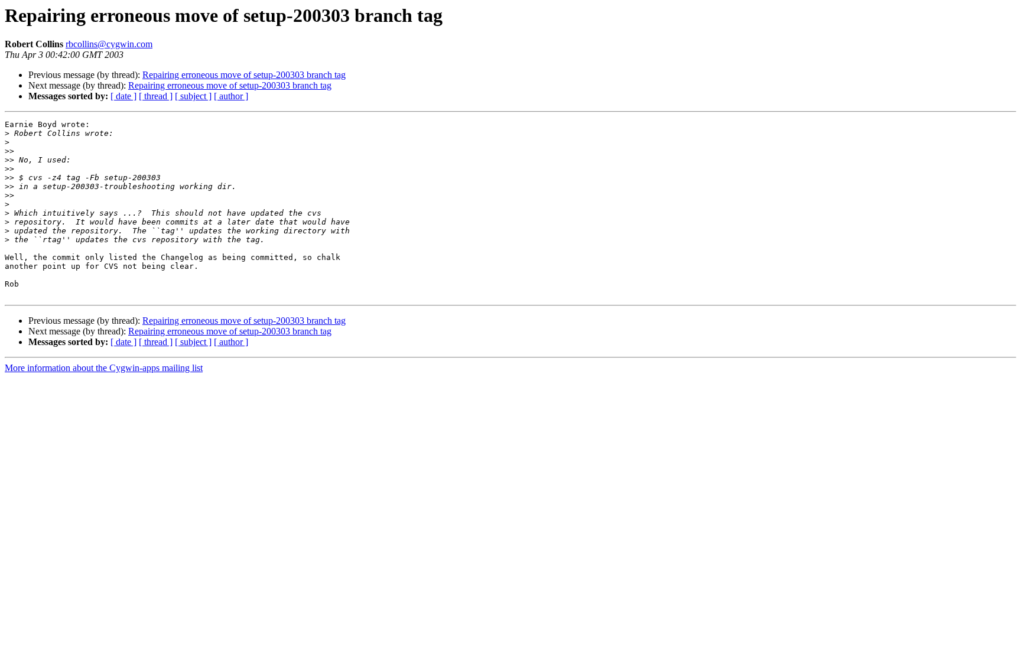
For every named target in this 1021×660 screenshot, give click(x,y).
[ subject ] (193, 96)
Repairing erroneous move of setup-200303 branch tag (244, 75)
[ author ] (231, 96)
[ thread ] (156, 96)
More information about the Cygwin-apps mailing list (104, 368)
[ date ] (123, 96)
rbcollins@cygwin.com (109, 44)
